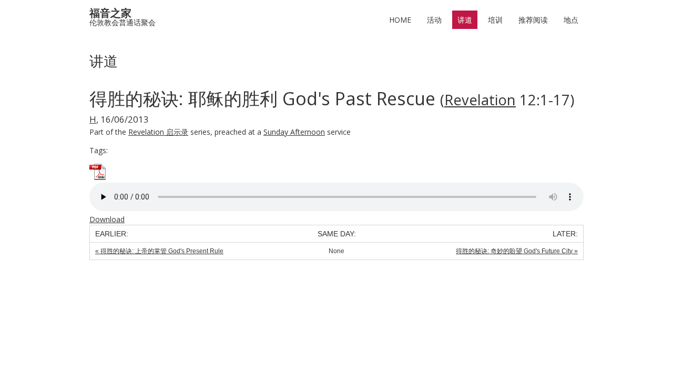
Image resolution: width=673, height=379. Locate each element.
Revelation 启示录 (158, 132)
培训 (495, 20)
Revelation (480, 99)
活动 (434, 20)
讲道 (464, 20)
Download (107, 219)
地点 (571, 20)
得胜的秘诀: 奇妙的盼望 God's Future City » (517, 251)
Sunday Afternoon (294, 132)
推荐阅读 (533, 20)
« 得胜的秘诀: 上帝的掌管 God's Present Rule (159, 251)
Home (400, 20)
